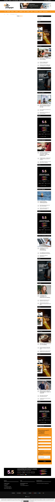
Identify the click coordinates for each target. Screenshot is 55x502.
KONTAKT (10, 0)
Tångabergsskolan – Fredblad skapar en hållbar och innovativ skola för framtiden (45, 159)
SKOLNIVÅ (16, 11)
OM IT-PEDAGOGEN (15, 0)
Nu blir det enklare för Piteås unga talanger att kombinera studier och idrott (45, 348)
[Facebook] (44, 0)
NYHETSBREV (6, 0)
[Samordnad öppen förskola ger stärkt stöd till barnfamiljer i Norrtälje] (44, 99)
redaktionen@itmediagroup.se (8, 488)
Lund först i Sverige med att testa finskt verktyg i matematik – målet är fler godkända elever (45, 154)
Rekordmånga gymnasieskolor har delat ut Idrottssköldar (45, 205)
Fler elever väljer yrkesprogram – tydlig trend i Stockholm (44, 208)
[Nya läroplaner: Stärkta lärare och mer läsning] (44, 52)
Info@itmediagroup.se (9, 487)
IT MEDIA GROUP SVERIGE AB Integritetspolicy (42, 483)
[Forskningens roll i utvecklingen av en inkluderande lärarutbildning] (44, 289)
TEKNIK (31, 11)
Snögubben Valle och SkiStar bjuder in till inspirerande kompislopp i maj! (45, 351)
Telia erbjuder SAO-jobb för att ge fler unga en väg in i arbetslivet (45, 162)
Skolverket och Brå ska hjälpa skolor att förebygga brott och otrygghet (45, 65)
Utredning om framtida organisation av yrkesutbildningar (44, 248)
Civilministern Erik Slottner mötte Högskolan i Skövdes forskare (45, 300)
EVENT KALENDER (45, 11)
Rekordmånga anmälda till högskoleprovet (44, 256)
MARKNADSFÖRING (22, 0)
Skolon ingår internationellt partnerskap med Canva (44, 396)
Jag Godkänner (26, 501)
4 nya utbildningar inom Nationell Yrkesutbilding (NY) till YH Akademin (45, 253)
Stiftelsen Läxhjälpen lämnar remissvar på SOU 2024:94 (44, 62)
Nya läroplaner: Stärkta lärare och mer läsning (45, 59)
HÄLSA (24, 11)
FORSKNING (27, 11)
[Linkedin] (47, 0)
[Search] (50, 11)
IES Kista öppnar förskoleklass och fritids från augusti (45, 113)
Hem (4, 14)
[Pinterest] (46, 0)
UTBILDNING (8, 11)
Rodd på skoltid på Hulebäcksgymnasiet (43, 202)
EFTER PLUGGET (36, 11)
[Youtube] (48, 0)
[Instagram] (45, 0)
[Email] (49, 0)
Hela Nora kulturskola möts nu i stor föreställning (45, 344)
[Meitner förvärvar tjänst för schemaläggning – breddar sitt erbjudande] (44, 385)
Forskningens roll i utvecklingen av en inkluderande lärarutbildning (45, 296)
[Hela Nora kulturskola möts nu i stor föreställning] (44, 338)
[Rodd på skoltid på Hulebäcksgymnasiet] (44, 195)
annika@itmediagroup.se (25, 485)
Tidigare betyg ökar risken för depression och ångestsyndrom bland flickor (45, 304)
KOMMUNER (20, 11)
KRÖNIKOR (40, 11)
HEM (5, 11)
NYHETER (12, 11)
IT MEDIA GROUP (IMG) (29, 0)
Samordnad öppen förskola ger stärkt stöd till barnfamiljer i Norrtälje (45, 105)
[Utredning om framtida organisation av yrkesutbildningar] (44, 242)
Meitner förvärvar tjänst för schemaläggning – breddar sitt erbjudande (45, 391)
